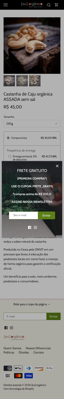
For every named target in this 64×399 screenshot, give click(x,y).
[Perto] (57, 166)
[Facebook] (29, 227)
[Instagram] (35, 227)
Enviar (46, 215)
